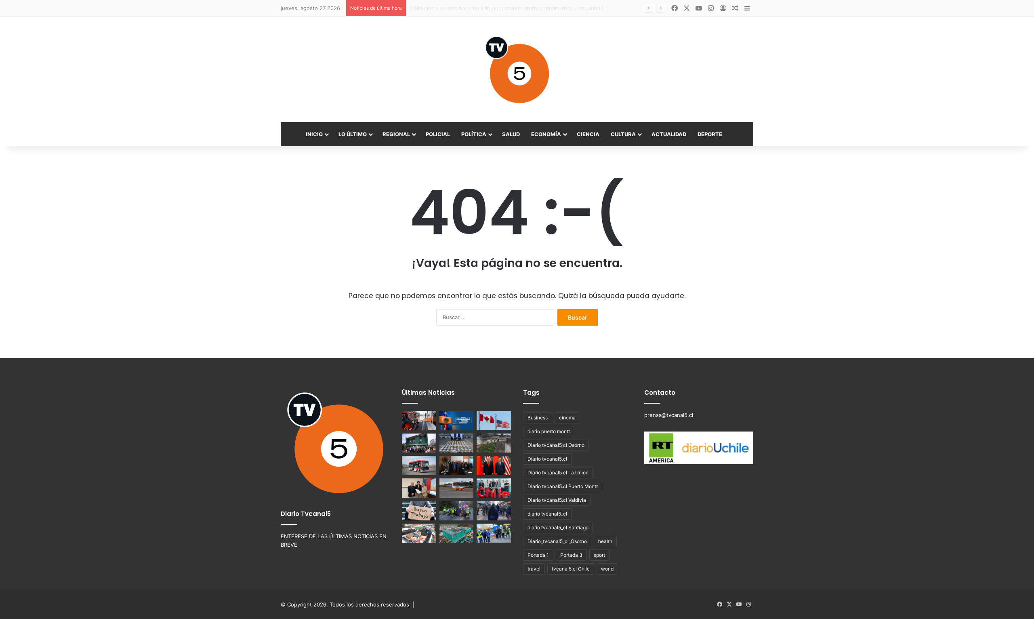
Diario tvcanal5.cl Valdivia (557, 500)
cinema (567, 418)
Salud (511, 134)
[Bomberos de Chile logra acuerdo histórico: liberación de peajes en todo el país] (419, 420)
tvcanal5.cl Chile (571, 569)
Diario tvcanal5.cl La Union (558, 473)
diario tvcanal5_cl (547, 514)
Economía (546, 134)
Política (473, 134)
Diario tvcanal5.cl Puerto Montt (563, 486)
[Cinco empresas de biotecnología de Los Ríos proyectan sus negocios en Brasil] (494, 488)
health (605, 541)
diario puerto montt (549, 431)
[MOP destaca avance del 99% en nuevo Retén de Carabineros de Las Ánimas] (419, 443)
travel (534, 569)
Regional (396, 134)
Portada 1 (538, 555)
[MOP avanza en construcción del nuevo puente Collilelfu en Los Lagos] (494, 443)
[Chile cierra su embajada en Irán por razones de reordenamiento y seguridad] (456, 420)
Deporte (710, 134)
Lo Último (352, 134)
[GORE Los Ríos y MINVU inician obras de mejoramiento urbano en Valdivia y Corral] (494, 533)
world (607, 569)
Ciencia (588, 134)
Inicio (314, 134)
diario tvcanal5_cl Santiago (558, 527)
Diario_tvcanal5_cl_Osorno (557, 541)
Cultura (623, 134)
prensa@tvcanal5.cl (668, 415)
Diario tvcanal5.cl (547, 459)
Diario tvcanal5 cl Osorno (556, 445)
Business (538, 418)
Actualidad (669, 134)
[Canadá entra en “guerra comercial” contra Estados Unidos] (494, 420)
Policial (438, 134)
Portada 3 (571, 555)
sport (599, 555)
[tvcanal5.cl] (517, 69)
